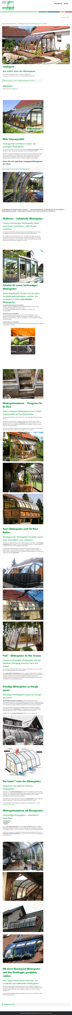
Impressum (41, 1013)
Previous (64, 17)
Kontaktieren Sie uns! (9, 1004)
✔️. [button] (55, 211)
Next (68, 17)
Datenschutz (46, 1013)
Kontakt (50, 1013)
